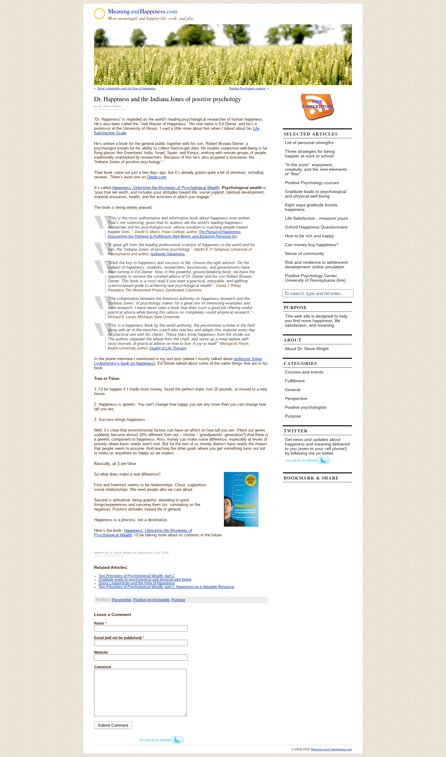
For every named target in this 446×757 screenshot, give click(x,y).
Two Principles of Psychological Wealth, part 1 (136, 576)
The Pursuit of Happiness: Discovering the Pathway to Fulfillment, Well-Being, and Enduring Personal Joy (174, 234)
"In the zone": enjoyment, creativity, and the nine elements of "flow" (316, 169)
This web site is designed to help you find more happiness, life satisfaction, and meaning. (316, 321)
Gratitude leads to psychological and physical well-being (145, 579)
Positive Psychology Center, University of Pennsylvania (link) (315, 278)
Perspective (121, 600)
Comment (102, 667)
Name (100, 623)
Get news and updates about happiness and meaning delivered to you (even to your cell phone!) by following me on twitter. (317, 446)
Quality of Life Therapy (167, 348)
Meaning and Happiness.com (331, 749)
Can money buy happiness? (312, 245)
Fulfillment (295, 381)
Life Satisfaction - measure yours (316, 218)
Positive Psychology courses (247, 88)
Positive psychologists (151, 600)
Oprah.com (156, 177)
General (292, 389)
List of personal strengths (309, 142)
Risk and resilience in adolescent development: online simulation (316, 264)
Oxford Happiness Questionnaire (316, 227)
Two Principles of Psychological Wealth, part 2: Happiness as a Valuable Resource (166, 587)
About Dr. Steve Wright (307, 348)
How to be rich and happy (309, 236)
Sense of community (304, 253)
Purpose (178, 600)
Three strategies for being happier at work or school (310, 153)
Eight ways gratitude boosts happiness (311, 207)
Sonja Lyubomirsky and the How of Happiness (126, 88)
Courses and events (304, 372)
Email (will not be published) (119, 638)
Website (101, 652)
